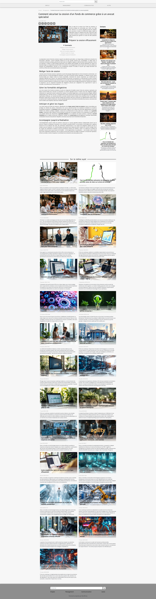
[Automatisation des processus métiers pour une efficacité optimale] (97, 495)
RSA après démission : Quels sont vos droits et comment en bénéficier (108, 83)
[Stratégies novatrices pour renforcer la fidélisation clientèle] (58, 301)
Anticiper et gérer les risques (67, 53)
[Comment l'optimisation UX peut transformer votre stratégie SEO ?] (97, 366)
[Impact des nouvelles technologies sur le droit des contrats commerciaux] (58, 495)
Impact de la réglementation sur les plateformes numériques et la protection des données (56, 568)
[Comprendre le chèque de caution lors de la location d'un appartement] (108, 33)
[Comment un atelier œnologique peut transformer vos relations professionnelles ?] (58, 205)
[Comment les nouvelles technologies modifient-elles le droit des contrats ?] (97, 333)
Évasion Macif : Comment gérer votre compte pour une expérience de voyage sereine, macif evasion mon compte (108, 103)
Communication (89, 5)
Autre (109, 5)
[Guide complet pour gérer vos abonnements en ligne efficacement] (58, 462)
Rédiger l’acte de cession (67, 49)
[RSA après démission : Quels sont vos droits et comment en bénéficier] (108, 75)
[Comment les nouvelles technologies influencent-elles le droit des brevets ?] (97, 462)
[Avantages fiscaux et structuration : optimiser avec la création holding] (97, 269)
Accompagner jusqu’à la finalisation (68, 54)
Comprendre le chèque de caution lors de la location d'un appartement (108, 41)
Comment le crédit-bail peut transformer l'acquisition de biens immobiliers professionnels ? (58, 342)
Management (67, 5)
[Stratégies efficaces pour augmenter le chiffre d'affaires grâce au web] (58, 398)
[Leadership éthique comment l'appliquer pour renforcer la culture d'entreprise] (97, 398)
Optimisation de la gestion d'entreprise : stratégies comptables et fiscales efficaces (56, 535)
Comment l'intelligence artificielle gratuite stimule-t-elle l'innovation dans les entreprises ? (97, 213)
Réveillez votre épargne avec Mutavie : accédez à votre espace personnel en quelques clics (108, 63)
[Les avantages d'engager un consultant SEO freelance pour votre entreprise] (97, 237)
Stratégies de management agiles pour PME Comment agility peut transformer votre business (96, 439)
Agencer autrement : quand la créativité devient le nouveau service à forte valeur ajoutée (56, 181)
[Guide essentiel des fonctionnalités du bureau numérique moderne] (58, 366)
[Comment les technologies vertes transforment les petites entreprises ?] (97, 301)
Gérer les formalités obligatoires (67, 51)
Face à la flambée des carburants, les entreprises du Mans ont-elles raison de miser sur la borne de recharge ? (108, 144)
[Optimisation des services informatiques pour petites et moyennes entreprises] (58, 430)
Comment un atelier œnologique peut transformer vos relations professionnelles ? (57, 213)
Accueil (40, 10)
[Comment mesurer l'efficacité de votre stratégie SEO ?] (58, 269)
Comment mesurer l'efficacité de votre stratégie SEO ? (57, 277)
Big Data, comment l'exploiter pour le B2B (108, 124)
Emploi (47, 5)
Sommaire (68, 45)
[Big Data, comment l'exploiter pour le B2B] (108, 117)
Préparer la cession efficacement (67, 47)
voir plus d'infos (63, 84)
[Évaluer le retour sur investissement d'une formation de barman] (97, 527)
